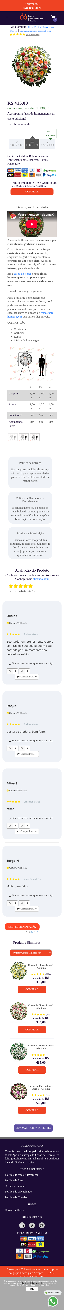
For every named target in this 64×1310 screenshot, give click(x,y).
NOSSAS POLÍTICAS (32, 1169)
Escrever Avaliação (22, 926)
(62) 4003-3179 (32, 7)
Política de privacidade (18, 1191)
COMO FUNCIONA (32, 1145)
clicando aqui (41, 578)
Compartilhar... (27, 676)
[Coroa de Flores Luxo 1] (19, 972)
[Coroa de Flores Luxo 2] (19, 1012)
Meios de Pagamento (32, 1232)
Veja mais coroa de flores (33, 1128)
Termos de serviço (15, 1186)
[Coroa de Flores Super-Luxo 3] (19, 1093)
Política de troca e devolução (22, 1174)
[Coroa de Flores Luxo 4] (19, 1052)
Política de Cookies (16, 1197)
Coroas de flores (14, 1210)
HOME (32, 1204)
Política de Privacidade (32, 1283)
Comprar (32, 989)
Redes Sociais (32, 1217)
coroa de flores (22, 273)
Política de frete (14, 1180)
